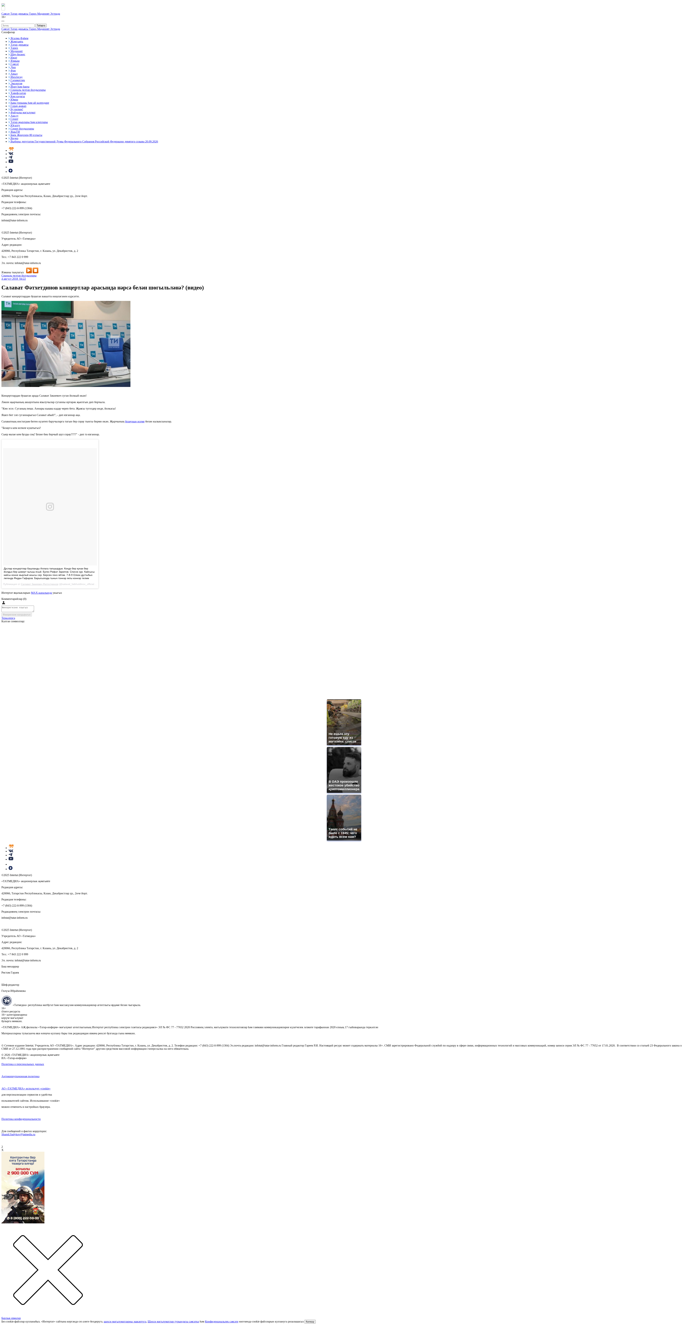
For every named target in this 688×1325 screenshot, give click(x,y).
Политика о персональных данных (22, 1064)
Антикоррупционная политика (20, 1076)
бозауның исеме (135, 421)
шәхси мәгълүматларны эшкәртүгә (125, 1321)
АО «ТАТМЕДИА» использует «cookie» (26, 1088)
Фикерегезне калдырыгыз (16, 614)
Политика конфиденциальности (21, 1119)
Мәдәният (43, 13)
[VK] (11, 153)
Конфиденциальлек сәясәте (221, 1321)
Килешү (310, 1321)
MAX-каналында (41, 592)
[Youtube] (11, 161)
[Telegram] (10, 157)
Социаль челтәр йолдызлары (19, 275)
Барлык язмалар (11, 1318)
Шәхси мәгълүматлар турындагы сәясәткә (173, 1321)
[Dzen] (11, 171)
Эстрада (55, 13)
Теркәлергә (8, 618)
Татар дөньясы (19, 13)
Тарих (33, 13)
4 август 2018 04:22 (13, 278)
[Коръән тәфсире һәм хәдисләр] (11, 150)
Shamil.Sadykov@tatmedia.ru (18, 1134)
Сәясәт (5, 13)
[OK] (11, 166)
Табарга (41, 25)
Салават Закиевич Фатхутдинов (39, 584)
